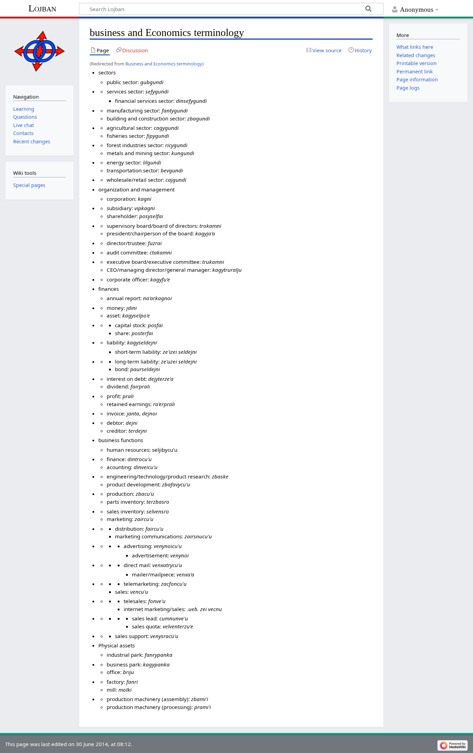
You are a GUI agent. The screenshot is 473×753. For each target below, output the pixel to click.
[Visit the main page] (39, 51)
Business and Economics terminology (163, 64)
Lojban (42, 8)
